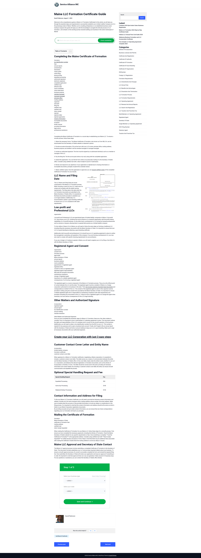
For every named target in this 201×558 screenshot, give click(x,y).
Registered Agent (123, 117)
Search (122, 14)
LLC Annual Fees (123, 85)
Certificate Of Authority (61, 536)
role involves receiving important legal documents (99, 287)
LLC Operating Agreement (126, 101)
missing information (59, 119)
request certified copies (98, 170)
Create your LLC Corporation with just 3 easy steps (82, 336)
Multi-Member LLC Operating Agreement (130, 114)
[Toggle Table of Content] (69, 51)
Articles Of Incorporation (125, 49)
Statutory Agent (123, 130)
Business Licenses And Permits (127, 53)
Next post (108, 544)
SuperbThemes (112, 555)
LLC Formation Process (125, 94)
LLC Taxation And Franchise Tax (128, 111)
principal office (58, 98)
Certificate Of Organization (126, 69)
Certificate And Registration (126, 56)
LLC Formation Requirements (127, 98)
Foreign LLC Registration (126, 75)
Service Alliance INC (69, 4)
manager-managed (59, 96)
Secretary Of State (124, 120)
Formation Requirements (126, 78)
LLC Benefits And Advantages (127, 88)
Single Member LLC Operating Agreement (130, 124)
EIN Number (122, 72)
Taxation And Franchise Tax (126, 133)
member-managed (59, 94)
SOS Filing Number (124, 127)
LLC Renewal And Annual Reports (128, 104)
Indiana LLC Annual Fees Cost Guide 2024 (131, 34)
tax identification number (61, 62)
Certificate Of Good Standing (127, 65)
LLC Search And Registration (127, 107)
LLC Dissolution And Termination (128, 91)
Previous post (61, 544)
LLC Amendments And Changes (128, 82)
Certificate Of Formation (125, 62)
